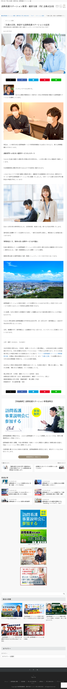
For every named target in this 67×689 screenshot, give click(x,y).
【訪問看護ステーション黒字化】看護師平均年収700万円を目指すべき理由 (11, 639)
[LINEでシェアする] (56, 80)
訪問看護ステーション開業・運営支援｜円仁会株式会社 (27, 6)
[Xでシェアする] (11, 80)
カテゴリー (4, 653)
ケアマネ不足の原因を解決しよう (11, 618)
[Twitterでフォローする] (29, 669)
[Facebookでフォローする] (33, 669)
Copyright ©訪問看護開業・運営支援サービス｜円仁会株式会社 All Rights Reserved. (33, 686)
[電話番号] (60, 6)
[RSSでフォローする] (37, 669)
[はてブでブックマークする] (33, 80)
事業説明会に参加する (33, 457)
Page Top (33, 677)
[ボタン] (57, 7)
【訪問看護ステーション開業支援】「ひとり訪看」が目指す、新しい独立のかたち (56, 618)
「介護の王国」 (46, 356)
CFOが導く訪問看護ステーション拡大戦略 (34, 638)
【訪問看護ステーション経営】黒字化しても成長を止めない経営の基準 (34, 617)
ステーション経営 (9, 20)
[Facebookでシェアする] (22, 80)
